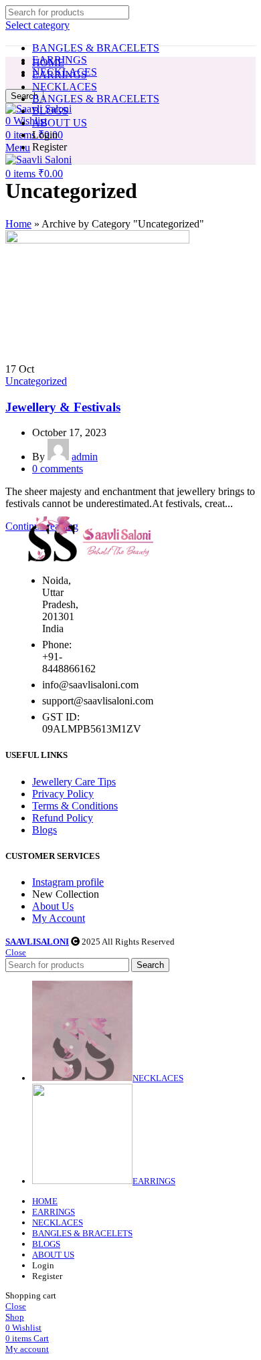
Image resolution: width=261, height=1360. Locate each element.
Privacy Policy (63, 793)
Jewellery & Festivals (62, 407)
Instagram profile (68, 882)
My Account (58, 918)
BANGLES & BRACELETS (95, 48)
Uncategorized (36, 381)
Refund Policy (62, 817)
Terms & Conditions (75, 805)
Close (15, 952)
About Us (53, 906)
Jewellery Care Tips (74, 781)
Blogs (44, 830)
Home (18, 223)
